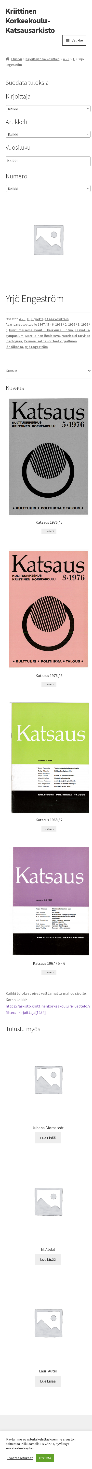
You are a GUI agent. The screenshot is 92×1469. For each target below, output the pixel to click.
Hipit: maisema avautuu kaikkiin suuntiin (41, 330)
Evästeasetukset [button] (20, 1458)
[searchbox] (31, 161)
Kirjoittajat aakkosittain (42, 59)
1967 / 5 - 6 (45, 324)
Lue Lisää (49, 531)
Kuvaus (11, 370)
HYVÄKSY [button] (45, 1458)
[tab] (48, 371)
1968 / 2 (60, 324)
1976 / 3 (73, 324)
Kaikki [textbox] (13, 108)
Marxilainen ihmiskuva (42, 335)
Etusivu (16, 59)
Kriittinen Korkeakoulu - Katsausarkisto (30, 20)
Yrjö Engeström (36, 347)
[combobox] (48, 108)
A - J (66, 59)
